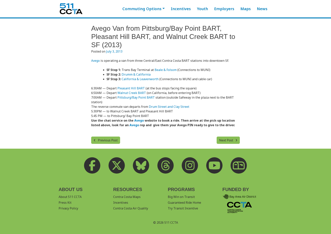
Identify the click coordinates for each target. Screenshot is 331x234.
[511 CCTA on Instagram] (190, 165)
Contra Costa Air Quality (130, 208)
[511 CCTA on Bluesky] (141, 165)
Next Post (226, 140)
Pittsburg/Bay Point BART (136, 97)
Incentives (181, 8)
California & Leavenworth (140, 79)
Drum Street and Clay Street (169, 107)
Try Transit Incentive (183, 208)
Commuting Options (141, 8)
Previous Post (107, 140)
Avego (95, 60)
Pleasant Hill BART (131, 88)
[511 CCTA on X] (116, 165)
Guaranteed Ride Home (184, 202)
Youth (202, 8)
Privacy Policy (68, 208)
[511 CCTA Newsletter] (239, 165)
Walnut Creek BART (131, 93)
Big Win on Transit (181, 197)
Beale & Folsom (166, 70)
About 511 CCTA (70, 197)
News (262, 8)
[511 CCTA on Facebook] (92, 165)
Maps (245, 8)
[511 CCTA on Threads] (165, 165)
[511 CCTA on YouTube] (214, 165)
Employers (224, 8)
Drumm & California (136, 74)
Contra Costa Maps (127, 197)
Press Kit (65, 202)
